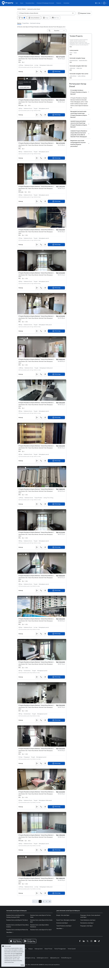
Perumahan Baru (30, 3)
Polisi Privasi (19, 953)
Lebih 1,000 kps (81, 76)
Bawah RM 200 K (74, 60)
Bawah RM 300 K (83, 60)
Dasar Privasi (48, 948)
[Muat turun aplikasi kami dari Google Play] (29, 941)
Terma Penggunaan (60, 948)
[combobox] (46, 13)
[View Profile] (22, 35)
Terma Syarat (72, 948)
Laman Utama (21, 9)
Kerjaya (30, 948)
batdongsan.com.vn (42, 958)
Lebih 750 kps (73, 76)
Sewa (21, 3)
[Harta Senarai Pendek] (63, 36)
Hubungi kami (39, 948)
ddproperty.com (54, 958)
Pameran (58, 3)
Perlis (71, 52)
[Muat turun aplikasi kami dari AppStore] (15, 941)
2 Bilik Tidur (79, 68)
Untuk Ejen (66, 3)
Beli (17, 3)
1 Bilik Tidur (72, 68)
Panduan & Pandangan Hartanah (45, 3)
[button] (19, 23)
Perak (75, 52)
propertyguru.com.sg (29, 958)
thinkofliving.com (66, 958)
